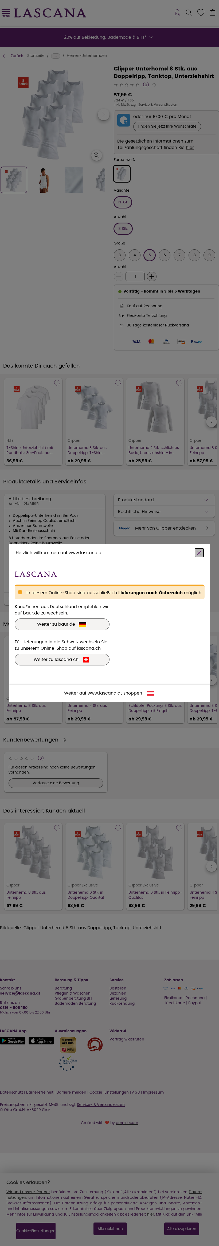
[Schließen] (199, 553)
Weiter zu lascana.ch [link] (56, 659)
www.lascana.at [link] (105, 693)
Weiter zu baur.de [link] (56, 624)
